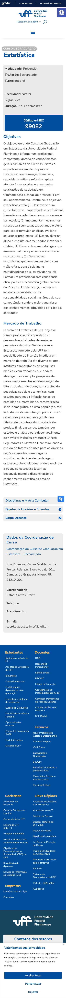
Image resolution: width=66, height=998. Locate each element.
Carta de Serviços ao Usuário (14, 812)
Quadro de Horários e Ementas (27, 509)
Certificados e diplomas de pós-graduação (14, 690)
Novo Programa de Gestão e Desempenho (45, 734)
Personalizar (33, 984)
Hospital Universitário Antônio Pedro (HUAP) (15, 841)
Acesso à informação (51, 3)
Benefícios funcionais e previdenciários (45, 769)
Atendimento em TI (43, 810)
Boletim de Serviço (43, 816)
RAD (37, 658)
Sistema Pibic (42, 672)
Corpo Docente (16, 518)
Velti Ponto (39, 747)
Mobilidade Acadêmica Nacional (17, 715)
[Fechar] (63, 944)
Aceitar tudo (33, 975)
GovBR (6, 3)
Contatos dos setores (33, 939)
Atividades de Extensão (10, 803)
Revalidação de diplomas (11, 865)
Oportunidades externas (13, 724)
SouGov (37, 761)
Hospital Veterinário (13, 833)
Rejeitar (33, 992)
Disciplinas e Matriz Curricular (27, 500)
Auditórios (38, 888)
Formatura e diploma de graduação (16, 701)
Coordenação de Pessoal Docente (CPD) (47, 691)
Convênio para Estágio (15, 891)
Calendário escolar (15, 681)
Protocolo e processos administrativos (45, 861)
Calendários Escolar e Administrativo (44, 778)
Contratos (8, 897)
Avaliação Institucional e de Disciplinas (45, 803)
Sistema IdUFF (13, 745)
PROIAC (39, 678)
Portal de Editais (14, 740)
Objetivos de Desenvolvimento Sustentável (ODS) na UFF (14, 853)
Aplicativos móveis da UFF (16, 660)
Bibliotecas (11, 675)
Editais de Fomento (45, 684)
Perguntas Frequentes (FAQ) (17, 733)
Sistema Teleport (42, 741)
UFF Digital (41, 716)
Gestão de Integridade (44, 836)
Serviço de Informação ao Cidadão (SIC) (15, 873)
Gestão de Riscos (42, 830)
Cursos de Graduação (16, 707)
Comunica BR (25, 3)
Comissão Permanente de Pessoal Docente (47, 700)
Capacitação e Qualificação (40, 755)
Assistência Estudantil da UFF (17, 668)
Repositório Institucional (41, 665)
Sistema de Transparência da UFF (44, 876)
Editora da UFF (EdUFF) (11, 827)
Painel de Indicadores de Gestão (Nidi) (44, 853)
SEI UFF (37, 868)
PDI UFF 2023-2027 (43, 883)
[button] (61, 12)
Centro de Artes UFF (14, 819)
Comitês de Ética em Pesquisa (46, 709)
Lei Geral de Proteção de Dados (44, 844)
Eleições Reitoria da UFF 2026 (43, 823)
